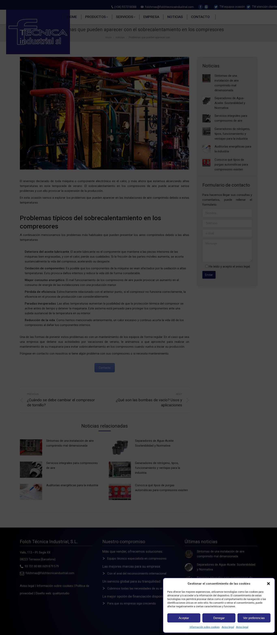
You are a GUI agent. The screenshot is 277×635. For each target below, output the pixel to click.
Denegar (219, 618)
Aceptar (184, 618)
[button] (268, 584)
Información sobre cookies (205, 627)
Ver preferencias (254, 618)
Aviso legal (228, 627)
